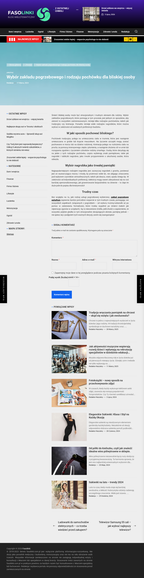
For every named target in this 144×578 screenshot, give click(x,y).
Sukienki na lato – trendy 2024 (106, 482)
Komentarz (58, 237)
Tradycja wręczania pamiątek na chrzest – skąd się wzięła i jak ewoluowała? (112, 314)
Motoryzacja (93, 32)
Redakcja (125, 32)
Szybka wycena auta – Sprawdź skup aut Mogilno (24, 135)
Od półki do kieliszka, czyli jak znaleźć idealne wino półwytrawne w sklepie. (110, 450)
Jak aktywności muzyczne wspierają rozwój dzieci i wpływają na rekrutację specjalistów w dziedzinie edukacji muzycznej (110, 351)
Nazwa (56, 260)
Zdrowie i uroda (110, 32)
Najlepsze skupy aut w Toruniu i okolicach (25, 126)
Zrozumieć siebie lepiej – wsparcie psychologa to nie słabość (26, 159)
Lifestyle (52, 32)
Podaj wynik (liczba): (58, 277)
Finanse (80, 32)
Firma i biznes (66, 32)
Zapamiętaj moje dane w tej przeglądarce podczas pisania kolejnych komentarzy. (92, 273)
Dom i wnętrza (15, 32)
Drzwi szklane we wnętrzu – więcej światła (25, 119)
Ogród (40, 32)
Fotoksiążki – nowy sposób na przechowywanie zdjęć (106, 382)
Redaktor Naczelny (96, 329)
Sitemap (10, 234)
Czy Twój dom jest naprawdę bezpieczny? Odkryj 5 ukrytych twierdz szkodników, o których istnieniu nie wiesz (25, 147)
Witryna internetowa (121, 260)
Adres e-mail (89, 260)
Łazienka (30, 32)
